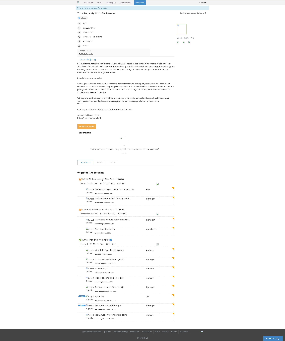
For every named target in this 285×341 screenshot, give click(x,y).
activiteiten (147, 331)
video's (165, 331)
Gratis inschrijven (86, 126)
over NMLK (184, 331)
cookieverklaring (121, 331)
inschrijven (134, 331)
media (174, 331)
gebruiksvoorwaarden (92, 331)
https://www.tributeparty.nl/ (89, 118)
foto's (157, 331)
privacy (107, 331)
